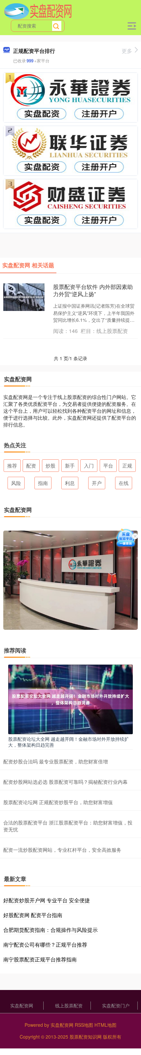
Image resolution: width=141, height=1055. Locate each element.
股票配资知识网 (86, 1036)
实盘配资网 (21, 1005)
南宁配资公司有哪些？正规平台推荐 (45, 944)
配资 (31, 465)
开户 (97, 482)
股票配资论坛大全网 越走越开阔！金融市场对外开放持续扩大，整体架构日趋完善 (68, 742)
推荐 (12, 465)
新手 (70, 465)
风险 (16, 482)
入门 (89, 465)
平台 (108, 465)
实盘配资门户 (116, 1005)
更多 (127, 51)
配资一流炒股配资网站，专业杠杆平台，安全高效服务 (62, 849)
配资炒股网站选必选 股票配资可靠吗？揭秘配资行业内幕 (65, 781)
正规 (127, 465)
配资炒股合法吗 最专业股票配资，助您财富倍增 (55, 761)
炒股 (50, 465)
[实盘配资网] (37, 11)
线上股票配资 (69, 1005)
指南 (43, 482)
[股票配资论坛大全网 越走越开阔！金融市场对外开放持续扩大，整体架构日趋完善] (70, 698)
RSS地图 (84, 1025)
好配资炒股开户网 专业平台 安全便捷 (46, 900)
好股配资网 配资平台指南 (32, 915)
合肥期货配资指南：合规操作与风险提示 (50, 930)
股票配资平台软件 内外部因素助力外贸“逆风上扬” (93, 290)
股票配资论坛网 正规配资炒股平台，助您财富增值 (58, 802)
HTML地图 (105, 1025)
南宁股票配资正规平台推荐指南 (40, 959)
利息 (70, 482)
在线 (124, 482)
